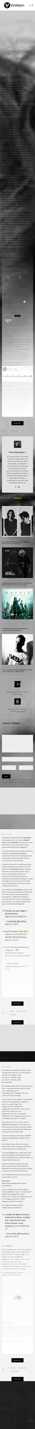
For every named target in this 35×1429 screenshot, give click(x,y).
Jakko (23, 430)
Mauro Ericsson (14, 1371)
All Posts (4, 74)
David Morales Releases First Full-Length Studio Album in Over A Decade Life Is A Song (17, 584)
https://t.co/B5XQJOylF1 (15, 304)
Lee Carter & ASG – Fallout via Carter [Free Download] (17, 709)
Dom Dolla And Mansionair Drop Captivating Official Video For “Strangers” (16, 542)
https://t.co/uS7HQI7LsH (15, 934)
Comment (5, 733)
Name (4, 755)
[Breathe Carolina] (8, 321)
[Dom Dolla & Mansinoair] (17, 521)
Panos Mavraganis (16, 452)
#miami (20, 953)
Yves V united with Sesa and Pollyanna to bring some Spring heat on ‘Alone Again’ (17, 670)
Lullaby (15, 897)
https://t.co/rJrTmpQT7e (15, 916)
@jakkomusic (10, 264)
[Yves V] (17, 649)
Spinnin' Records (22, 1011)
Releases (14, 539)
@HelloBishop (11, 914)
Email (4, 764)
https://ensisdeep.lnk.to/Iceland (16, 1183)
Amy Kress (13, 1367)
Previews (21, 317)
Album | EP (5, 580)
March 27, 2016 (11, 940)
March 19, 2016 (11, 924)
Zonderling (13, 1014)
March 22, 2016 (11, 1236)
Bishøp (12, 1011)
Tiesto (13, 837)
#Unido (22, 264)
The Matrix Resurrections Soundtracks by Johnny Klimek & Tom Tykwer (15, 629)
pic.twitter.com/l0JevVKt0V (17, 272)
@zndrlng (23, 947)
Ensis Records (23, 1367)
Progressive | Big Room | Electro (11, 623)
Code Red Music (14, 430)
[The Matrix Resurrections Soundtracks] (17, 604)
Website (21, 764)
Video (18, 539)
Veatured (10, 74)
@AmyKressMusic (15, 1217)
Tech (27, 623)
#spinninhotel (11, 953)
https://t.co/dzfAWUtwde (15, 270)
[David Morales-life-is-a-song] (17, 562)
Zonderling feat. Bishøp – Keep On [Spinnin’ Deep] (17, 692)
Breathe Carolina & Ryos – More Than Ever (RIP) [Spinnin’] (21, 323)
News (9, 539)
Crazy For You (7, 860)
